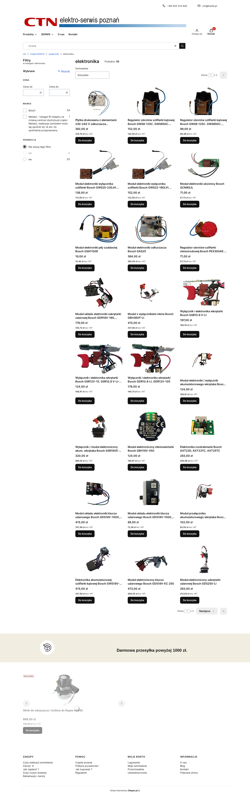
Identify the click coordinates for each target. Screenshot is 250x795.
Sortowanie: (81, 68)
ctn (24, 54)
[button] (182, 46)
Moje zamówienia (137, 765)
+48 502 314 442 (177, 5)
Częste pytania (83, 762)
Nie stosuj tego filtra (39, 146)
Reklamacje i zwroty (34, 776)
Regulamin (81, 772)
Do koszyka (85, 140)
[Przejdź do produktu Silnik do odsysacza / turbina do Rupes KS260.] (65, 690)
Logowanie (134, 762)
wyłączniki (54, 54)
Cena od (27, 86)
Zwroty (27, 765)
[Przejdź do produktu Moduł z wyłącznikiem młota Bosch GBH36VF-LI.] (151, 294)
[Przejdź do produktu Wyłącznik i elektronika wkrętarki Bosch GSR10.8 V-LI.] (203, 292)
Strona (204, 75)
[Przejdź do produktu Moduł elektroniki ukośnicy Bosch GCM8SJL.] (203, 165)
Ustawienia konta (137, 772)
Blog (182, 765)
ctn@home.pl (209, 5)
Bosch (32, 110)
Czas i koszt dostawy (35, 772)
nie (30, 159)
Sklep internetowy (124, 790)
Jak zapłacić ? (31, 769)
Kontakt (184, 769)
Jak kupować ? (83, 769)
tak (30, 153)
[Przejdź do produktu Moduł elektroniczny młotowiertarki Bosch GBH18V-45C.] (151, 427)
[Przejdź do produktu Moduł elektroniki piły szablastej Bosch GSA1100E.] (98, 228)
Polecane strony (189, 772)
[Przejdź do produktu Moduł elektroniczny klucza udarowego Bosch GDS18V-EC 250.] (151, 560)
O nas (183, 762)
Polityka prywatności (86, 765)
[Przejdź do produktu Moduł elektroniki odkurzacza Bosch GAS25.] (151, 228)
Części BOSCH (37, 54)
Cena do (54, 86)
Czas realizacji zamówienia (38, 762)
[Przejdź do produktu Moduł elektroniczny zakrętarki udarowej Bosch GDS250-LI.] (203, 560)
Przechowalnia (136, 769)
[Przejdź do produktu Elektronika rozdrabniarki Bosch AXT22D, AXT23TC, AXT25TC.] (203, 427)
